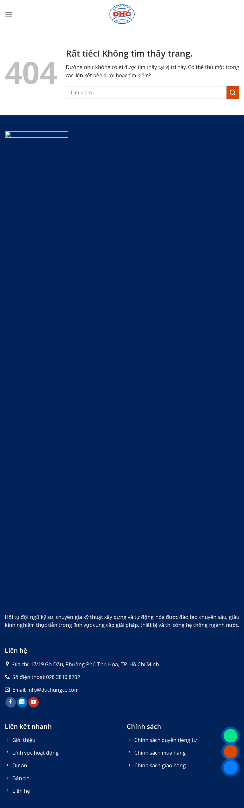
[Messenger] (230, 767)
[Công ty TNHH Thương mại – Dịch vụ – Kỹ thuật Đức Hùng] (122, 14)
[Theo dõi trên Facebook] (10, 702)
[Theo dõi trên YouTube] (33, 702)
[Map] (230, 736)
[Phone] (230, 751)
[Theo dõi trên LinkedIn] (22, 702)
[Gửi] (233, 92)
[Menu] (8, 14)
